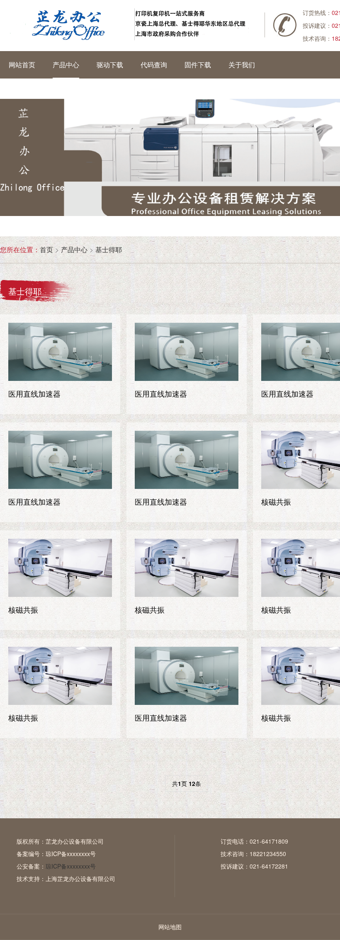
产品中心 (74, 249)
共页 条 (186, 783)
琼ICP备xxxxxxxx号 (71, 853)
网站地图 (170, 927)
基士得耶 (108, 249)
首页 (46, 249)
